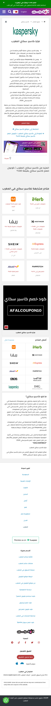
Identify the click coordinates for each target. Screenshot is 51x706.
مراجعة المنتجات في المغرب (25, 615)
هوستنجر (37, 232)
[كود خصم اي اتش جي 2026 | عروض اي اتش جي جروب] (37, 387)
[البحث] (10, 11)
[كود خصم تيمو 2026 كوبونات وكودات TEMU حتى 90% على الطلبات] (13, 198)
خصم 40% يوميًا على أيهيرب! (25, 2)
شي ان (13, 255)
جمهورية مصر (25, 513)
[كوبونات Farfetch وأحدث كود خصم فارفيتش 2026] (38, 266)
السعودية (25, 474)
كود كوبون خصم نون (25, 609)
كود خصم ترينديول (25, 602)
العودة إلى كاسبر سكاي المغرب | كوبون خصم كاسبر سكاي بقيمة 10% (25, 135)
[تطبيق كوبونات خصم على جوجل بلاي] (22, 664)
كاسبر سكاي (25, 22)
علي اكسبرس (38, 253)
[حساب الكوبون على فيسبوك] (25, 643)
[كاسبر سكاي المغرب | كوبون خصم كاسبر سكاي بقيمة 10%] (14, 387)
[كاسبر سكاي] (25, 31)
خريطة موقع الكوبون (25, 576)
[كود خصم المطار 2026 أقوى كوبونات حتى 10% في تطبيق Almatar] (13, 266)
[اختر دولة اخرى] (15, 11)
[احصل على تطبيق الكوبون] (25, 147)
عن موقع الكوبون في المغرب (25, 583)
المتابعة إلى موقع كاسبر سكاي (26, 129)
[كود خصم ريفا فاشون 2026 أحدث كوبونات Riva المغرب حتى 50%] (13, 221)
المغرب (25, 526)
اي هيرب (37, 208)
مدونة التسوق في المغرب (26, 569)
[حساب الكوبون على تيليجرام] (12, 643)
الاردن (25, 520)
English (24, 12)
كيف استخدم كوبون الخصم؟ (25, 596)
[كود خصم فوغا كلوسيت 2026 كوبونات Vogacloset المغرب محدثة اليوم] (37, 379)
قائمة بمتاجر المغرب (25, 556)
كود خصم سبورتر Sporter (25, 622)
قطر (25, 507)
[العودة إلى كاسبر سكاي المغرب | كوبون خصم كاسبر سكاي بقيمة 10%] (6, 22)
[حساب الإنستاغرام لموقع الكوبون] (39, 643)
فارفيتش (37, 275)
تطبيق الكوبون (25, 651)
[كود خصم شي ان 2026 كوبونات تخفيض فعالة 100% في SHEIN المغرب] (13, 244)
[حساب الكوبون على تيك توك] (19, 643)
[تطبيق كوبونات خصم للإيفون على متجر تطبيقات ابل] (17, 664)
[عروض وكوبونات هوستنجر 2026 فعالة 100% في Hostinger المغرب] (38, 221)
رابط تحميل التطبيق (25, 657)
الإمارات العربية (25, 481)
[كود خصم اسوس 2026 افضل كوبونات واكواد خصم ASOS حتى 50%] (14, 379)
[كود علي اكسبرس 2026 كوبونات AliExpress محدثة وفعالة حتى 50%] (38, 244)
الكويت (25, 487)
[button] (3, 2)
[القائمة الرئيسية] (4, 11)
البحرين (25, 494)
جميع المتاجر (36, 22)
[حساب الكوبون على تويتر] (32, 643)
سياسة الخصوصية (25, 589)
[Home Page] (40, 11)
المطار (13, 275)
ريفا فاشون (13, 230)
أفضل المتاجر (41, 340)
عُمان (25, 500)
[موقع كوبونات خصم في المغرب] (44, 21)
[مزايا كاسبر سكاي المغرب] (25, 307)
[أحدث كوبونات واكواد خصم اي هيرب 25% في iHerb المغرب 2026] (38, 198)
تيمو (13, 210)
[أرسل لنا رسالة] (6, 700)
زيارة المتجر (25, 123)
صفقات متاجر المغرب (25, 563)
